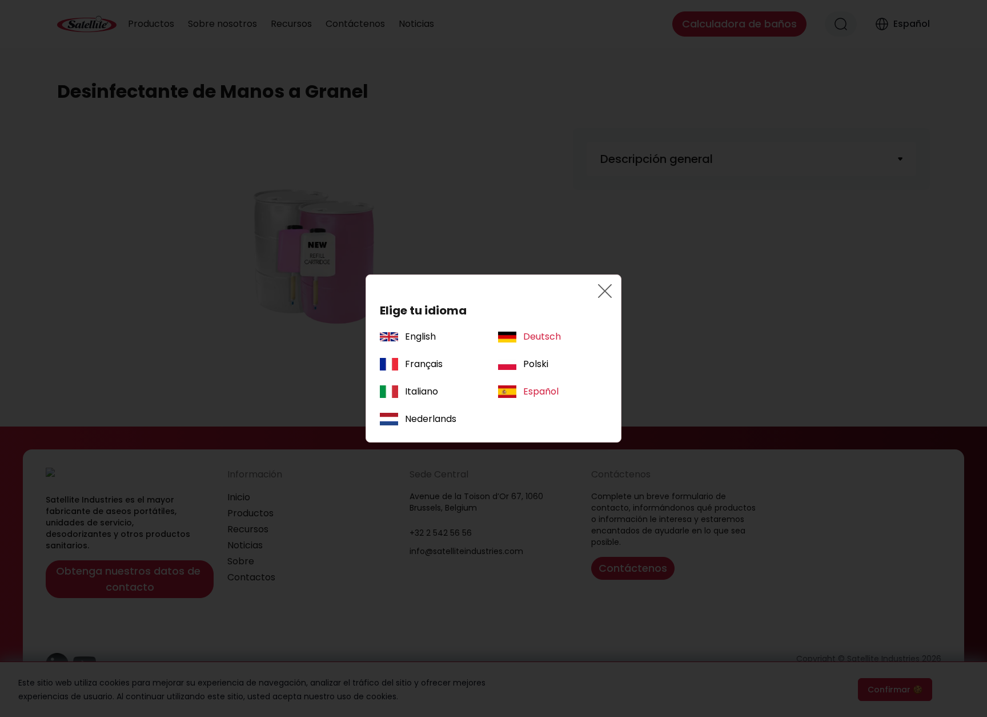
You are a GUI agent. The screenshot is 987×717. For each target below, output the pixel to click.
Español (541, 391)
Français (424, 364)
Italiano (421, 391)
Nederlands (430, 418)
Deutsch (542, 336)
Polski (535, 364)
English (420, 336)
